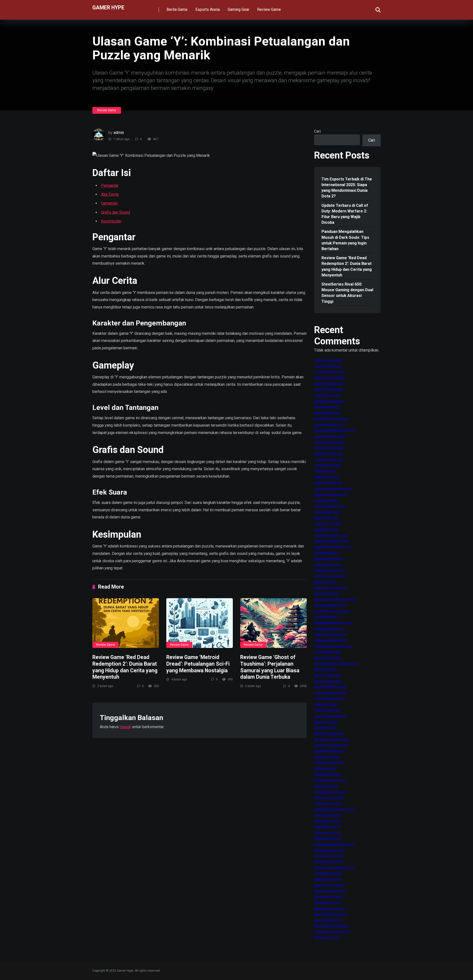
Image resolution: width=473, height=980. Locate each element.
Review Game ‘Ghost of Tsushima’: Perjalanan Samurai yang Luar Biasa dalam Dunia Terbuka (269, 667)
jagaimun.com (325, 582)
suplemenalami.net (330, 494)
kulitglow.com (326, 617)
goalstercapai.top (329, 733)
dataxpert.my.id (327, 821)
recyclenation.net (328, 448)
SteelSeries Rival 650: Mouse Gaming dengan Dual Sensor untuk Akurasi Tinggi (347, 293)
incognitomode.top (330, 792)
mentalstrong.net (328, 360)
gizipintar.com (326, 553)
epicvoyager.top (327, 681)
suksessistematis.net (333, 488)
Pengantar (109, 185)
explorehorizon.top (330, 687)
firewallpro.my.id (328, 873)
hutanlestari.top (327, 774)
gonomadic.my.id (328, 897)
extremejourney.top (330, 693)
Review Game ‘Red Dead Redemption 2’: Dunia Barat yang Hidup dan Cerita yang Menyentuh (124, 667)
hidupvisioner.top (328, 762)
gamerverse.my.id (329, 885)
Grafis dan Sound (115, 212)
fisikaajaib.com (326, 512)
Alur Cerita (110, 194)
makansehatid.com (330, 640)
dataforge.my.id (327, 815)
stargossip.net (326, 477)
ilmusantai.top (326, 786)
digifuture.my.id (327, 827)
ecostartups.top (327, 652)
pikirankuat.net (326, 407)
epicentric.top (326, 669)
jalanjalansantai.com (331, 588)
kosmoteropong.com (332, 611)
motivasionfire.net (329, 372)
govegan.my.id (326, 902)
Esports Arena (207, 9)
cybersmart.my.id (328, 798)
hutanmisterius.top (330, 780)
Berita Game (177, 9)
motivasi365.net (328, 366)
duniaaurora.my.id (328, 856)
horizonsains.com (329, 576)
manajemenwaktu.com (333, 646)
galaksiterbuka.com (330, 535)
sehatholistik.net (328, 453)
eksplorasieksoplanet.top (336, 663)
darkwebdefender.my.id (334, 809)
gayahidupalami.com (331, 541)
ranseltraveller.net (329, 442)
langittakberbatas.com (333, 623)
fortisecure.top (326, 710)
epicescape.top (327, 675)
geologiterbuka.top (330, 716)
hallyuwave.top (326, 757)
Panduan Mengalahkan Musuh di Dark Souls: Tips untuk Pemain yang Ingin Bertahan (345, 240)
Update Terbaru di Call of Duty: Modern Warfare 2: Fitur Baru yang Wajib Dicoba (344, 214)
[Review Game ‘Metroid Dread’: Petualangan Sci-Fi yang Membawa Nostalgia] (199, 623)
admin (119, 132)
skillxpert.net (325, 471)
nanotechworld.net (329, 378)
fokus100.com (326, 518)
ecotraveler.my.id (328, 862)
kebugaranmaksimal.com (335, 599)
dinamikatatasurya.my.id (334, 844)
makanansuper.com (330, 634)
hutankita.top (325, 768)
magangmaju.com (329, 629)
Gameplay (109, 203)
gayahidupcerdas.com (333, 547)
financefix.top (325, 704)
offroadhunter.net (328, 389)
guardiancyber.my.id (331, 914)
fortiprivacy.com (327, 523)
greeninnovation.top (331, 745)
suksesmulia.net (328, 483)
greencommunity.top (331, 739)
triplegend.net (326, 500)
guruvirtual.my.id (327, 920)
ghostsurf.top (325, 722)
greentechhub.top (329, 751)
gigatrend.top (325, 727)
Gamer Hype (108, 7)
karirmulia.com (326, 593)
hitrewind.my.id (326, 937)
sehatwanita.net (327, 465)
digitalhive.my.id (327, 838)
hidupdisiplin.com (329, 570)
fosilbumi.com (326, 529)
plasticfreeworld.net (331, 419)
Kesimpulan (111, 221)
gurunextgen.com (328, 558)
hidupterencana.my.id (332, 932)
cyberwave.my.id (328, 803)
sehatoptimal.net (328, 459)
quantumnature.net (329, 436)
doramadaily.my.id (329, 850)
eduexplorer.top (327, 658)
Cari (317, 131)
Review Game (269, 9)
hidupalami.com (327, 564)
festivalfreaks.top (329, 698)
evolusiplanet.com (329, 506)
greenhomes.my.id (329, 908)
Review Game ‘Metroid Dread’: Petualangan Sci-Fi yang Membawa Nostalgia (198, 663)
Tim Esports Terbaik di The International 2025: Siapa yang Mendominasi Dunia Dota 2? (346, 188)
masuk (125, 726)
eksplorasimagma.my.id (334, 868)
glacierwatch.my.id (329, 891)
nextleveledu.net (328, 384)
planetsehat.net (327, 413)
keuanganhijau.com (330, 605)
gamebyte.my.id (327, 879)
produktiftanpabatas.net (334, 430)
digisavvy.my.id (327, 833)
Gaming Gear (238, 9)
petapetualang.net (329, 401)
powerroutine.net (328, 424)
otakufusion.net (327, 395)
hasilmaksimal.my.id (331, 926)
